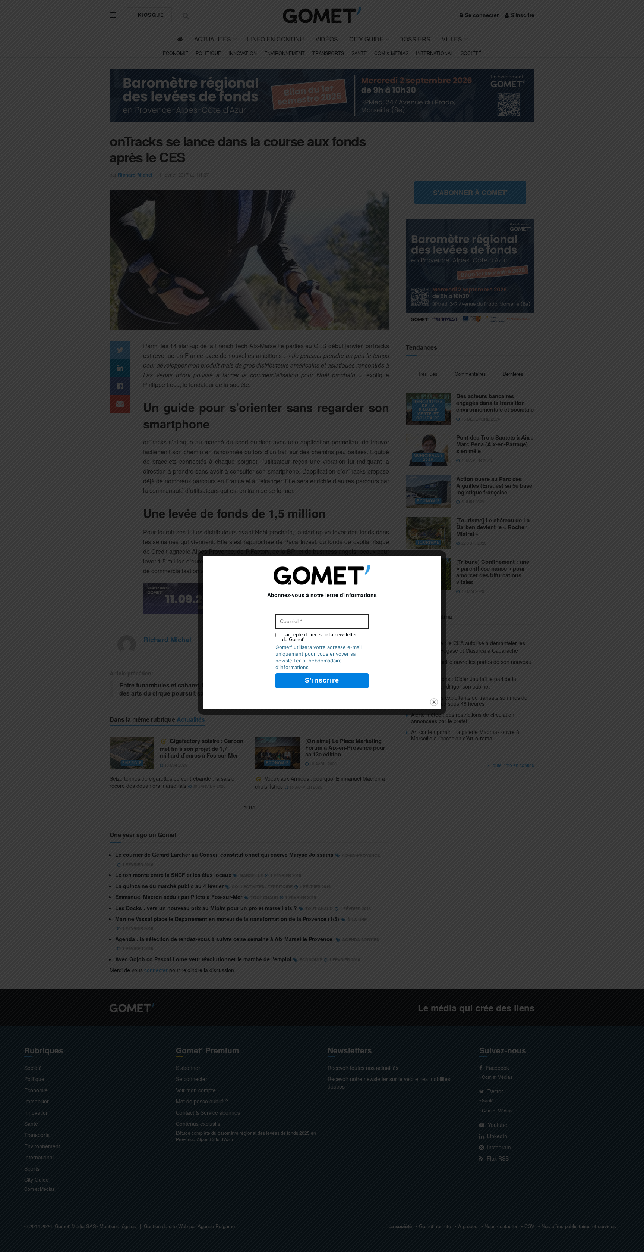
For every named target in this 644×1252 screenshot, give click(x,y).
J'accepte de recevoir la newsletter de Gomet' (319, 637)
